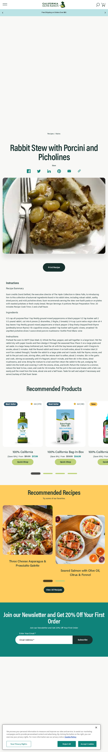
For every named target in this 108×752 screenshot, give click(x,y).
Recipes (50, 134)
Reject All (67, 744)
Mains (58, 134)
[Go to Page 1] (35, 473)
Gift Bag (54, 11)
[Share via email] (69, 171)
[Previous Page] (3, 12)
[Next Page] (105, 12)
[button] (5, 4)
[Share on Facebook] (29, 171)
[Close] (96, 727)
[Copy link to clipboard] (79, 171)
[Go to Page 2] (48, 473)
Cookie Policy (70, 737)
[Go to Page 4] (72, 473)
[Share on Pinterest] (59, 171)
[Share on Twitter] (39, 171)
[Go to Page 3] (60, 473)
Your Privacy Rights (18, 744)
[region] (51, 737)
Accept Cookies (87, 744)
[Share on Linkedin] (49, 171)
